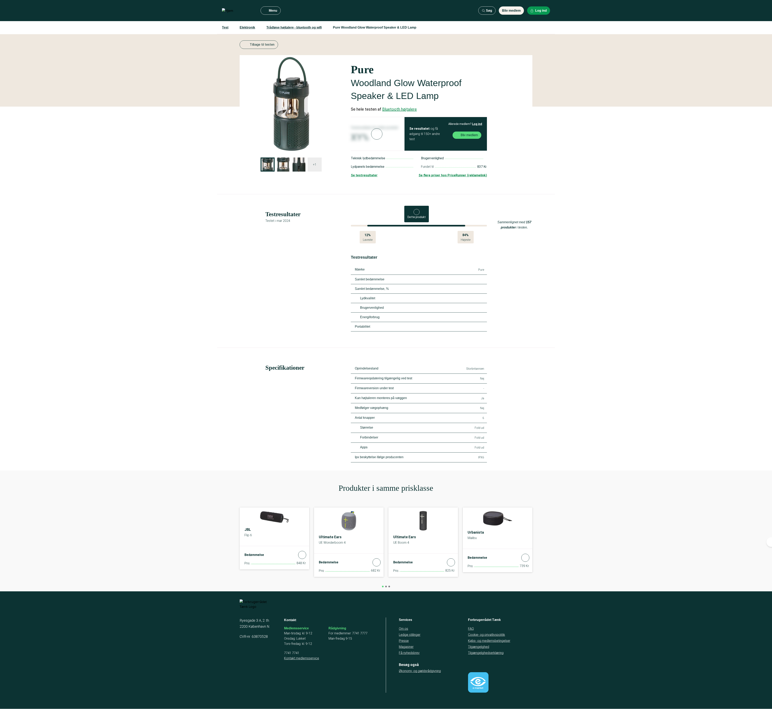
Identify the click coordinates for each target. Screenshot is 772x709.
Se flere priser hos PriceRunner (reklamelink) (453, 175)
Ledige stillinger (409, 635)
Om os (403, 629)
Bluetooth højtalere (399, 109)
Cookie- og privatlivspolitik (486, 635)
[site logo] (238, 10)
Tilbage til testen (262, 44)
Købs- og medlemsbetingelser (489, 641)
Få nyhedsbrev (409, 653)
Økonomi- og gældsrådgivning (420, 671)
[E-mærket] (478, 682)
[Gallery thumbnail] (268, 164)
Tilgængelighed (478, 647)
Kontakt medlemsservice (301, 658)
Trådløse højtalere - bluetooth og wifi (294, 27)
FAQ (471, 629)
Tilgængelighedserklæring (486, 653)
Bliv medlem (511, 10)
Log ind (477, 124)
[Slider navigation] (383, 586)
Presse (404, 641)
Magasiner (406, 647)
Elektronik (247, 27)
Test (225, 27)
